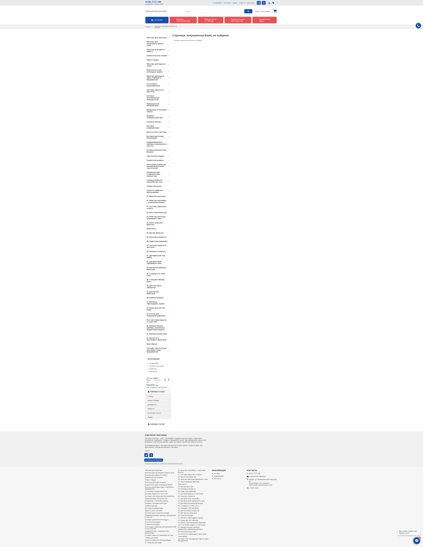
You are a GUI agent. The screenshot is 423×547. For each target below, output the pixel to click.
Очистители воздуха (155, 156)
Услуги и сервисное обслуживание (155, 191)
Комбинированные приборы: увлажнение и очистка (157, 144)
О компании (217, 3)
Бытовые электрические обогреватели (153, 98)
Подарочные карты (264, 20)
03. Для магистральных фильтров (156, 268)
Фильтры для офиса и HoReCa (156, 50)
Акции (235, 3)
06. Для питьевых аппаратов (154, 287)
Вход (257, 11)
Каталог (217, 473)
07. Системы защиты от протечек (157, 246)
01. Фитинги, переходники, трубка (156, 303)
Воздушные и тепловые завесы (157, 111)
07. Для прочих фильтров (153, 293)
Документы (152, 404)
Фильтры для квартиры (157, 37)
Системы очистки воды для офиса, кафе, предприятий (157, 350)
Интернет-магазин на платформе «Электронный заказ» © (164, 463)
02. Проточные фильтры (157, 212)
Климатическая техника (157, 56)
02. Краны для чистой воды (156, 309)
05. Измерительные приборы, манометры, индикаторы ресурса (156, 328)
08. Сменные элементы (156, 251)
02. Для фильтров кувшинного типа (154, 263)
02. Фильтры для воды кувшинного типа (156, 218)
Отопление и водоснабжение (153, 85)
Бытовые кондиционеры (153, 127)
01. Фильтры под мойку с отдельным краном (156, 201)
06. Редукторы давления (157, 241)
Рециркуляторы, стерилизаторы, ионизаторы (153, 174)
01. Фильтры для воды (156, 196)
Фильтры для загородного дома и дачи (155, 44)
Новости (242, 3)
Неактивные (152, 344)
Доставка (250, 3)
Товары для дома (154, 186)
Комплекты (151, 229)
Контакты (227, 3)
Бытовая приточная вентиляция (155, 137)
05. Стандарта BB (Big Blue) (155, 280)
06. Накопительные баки (157, 334)
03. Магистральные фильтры (155, 224)
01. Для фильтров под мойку (156, 256)
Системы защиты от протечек (155, 91)
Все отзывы (150, 384)
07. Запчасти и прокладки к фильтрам (156, 339)
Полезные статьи (154, 413)
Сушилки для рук (154, 122)
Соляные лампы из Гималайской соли (154, 181)
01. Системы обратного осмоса (156, 207)
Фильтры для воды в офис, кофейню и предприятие (155, 78)
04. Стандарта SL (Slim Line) (156, 275)
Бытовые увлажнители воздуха (156, 151)
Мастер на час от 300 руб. (211, 20)
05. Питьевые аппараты (156, 237)
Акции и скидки (153, 400)
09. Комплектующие (155, 298)
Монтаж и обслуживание (183, 20)
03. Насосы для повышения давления (156, 315)
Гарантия (153, 369)
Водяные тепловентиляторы (155, 117)
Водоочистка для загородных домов (155, 71)
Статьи (150, 396)
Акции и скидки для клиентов (238, 20)
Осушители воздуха (155, 160)
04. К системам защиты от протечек (157, 321)
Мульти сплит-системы (157, 132)
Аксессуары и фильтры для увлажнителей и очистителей (156, 166)
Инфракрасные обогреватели (153, 105)
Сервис (150, 417)
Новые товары (153, 60)
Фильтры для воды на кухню (156, 65)
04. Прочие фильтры (155, 233)
